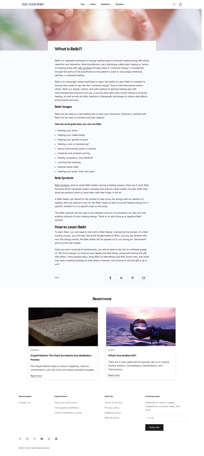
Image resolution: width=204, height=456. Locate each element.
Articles (93, 4)
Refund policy (112, 417)
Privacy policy (112, 407)
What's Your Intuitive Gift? (122, 356)
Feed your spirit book (66, 402)
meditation (35, 350)
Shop (83, 4)
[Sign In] (174, 4)
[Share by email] (143, 278)
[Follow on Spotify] (56, 438)
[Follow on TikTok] (49, 438)
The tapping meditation (67, 407)
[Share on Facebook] (110, 278)
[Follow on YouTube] (41, 438)
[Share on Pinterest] (132, 278)
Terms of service (113, 402)
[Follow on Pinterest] (34, 438)
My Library (120, 4)
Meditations (105, 4)
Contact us (24, 402)
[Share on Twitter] (121, 278)
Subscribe (154, 427)
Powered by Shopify (42, 448)
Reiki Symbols (62, 185)
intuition (111, 350)
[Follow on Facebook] (20, 438)
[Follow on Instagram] (27, 438)
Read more (36, 375)
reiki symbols (85, 68)
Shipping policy (113, 412)
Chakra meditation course (68, 412)
